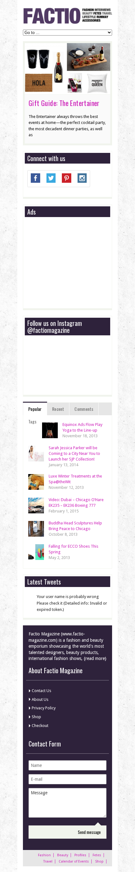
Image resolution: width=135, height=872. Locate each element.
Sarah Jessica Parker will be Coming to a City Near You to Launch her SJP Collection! (74, 453)
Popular (35, 408)
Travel (47, 861)
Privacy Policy (44, 708)
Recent (58, 408)
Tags (32, 421)
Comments (83, 408)
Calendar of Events (74, 861)
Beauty (62, 855)
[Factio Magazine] (67, 22)
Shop (36, 716)
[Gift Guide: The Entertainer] (67, 91)
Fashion (44, 855)
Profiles (80, 855)
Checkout (40, 725)
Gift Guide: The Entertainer (64, 103)
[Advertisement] (74, 263)
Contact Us (41, 690)
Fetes (97, 855)
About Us (40, 699)
